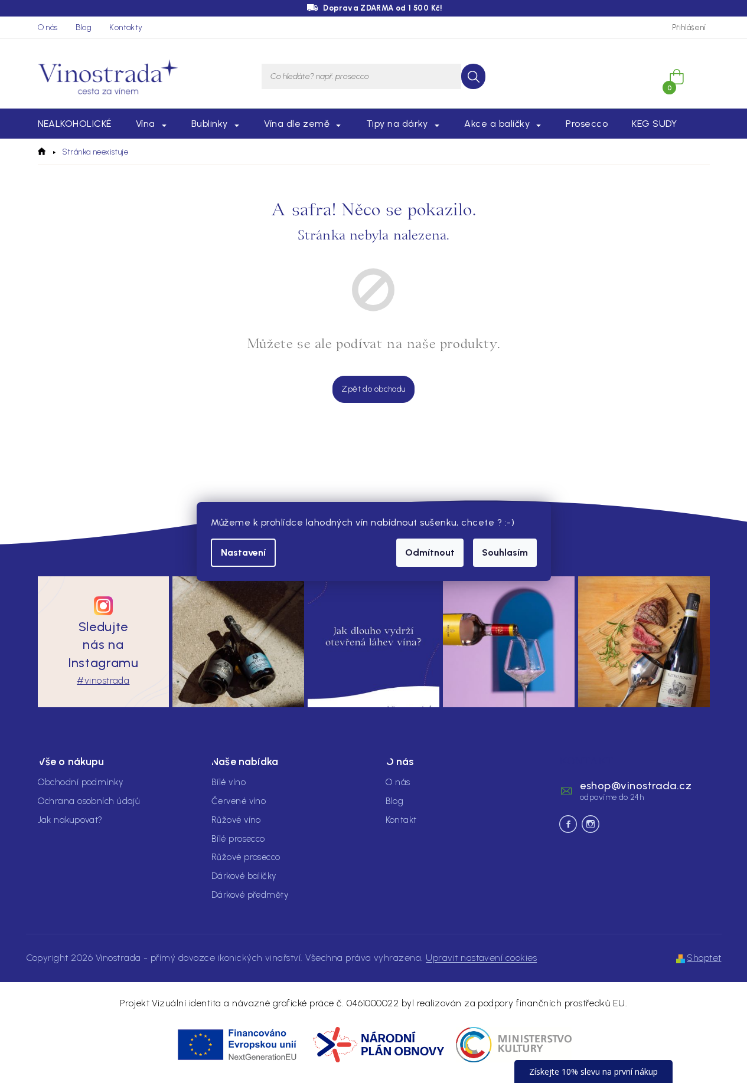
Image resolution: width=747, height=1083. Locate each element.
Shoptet (704, 957)
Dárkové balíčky (243, 876)
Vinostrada (590, 824)
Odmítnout (430, 552)
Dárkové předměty (249, 895)
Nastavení (243, 552)
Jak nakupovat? (70, 820)
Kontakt (401, 820)
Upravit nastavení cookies (481, 957)
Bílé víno (228, 782)
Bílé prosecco (238, 838)
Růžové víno (236, 820)
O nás (48, 27)
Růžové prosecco (245, 857)
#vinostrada (103, 680)
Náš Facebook (568, 824)
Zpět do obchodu (373, 389)
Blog (84, 27)
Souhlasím (505, 552)
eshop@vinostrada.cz (635, 785)
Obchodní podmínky (80, 782)
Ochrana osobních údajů (89, 801)
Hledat (473, 76)
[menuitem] (74, 124)
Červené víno (238, 801)
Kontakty (125, 27)
